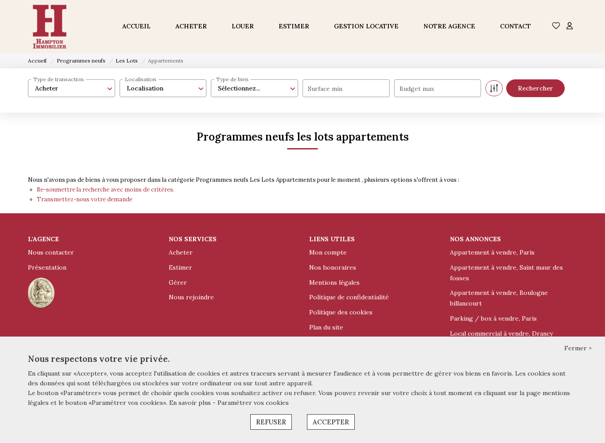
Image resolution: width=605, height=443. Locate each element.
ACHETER (191, 26)
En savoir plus (191, 403)
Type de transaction (58, 79)
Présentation (47, 267)
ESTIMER (294, 26)
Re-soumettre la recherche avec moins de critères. (106, 189)
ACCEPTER (331, 422)
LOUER (243, 26)
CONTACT (515, 26)
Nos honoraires (332, 267)
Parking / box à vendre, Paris (493, 318)
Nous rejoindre (191, 297)
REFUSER (271, 422)
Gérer (178, 282)
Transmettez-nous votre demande (84, 199)
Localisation (140, 79)
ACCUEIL (136, 26)
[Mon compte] (569, 26)
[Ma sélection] (556, 26)
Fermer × (578, 348)
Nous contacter (51, 252)
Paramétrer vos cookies (253, 403)
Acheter (181, 252)
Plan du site (326, 327)
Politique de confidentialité (349, 297)
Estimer (180, 267)
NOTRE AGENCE (449, 26)
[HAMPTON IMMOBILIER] (49, 26)
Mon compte (328, 252)
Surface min (325, 89)
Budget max (416, 89)
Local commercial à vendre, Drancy (501, 333)
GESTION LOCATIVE (366, 26)
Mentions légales (334, 282)
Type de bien (232, 79)
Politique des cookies (340, 312)
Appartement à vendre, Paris (492, 252)
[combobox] (71, 88)
